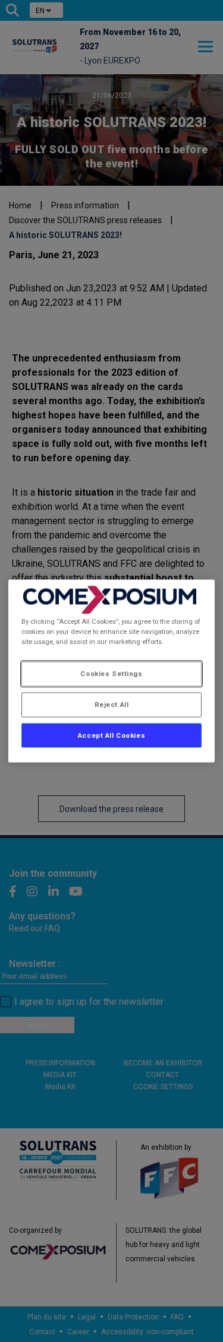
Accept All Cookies (111, 735)
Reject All (112, 704)
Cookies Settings (111, 673)
